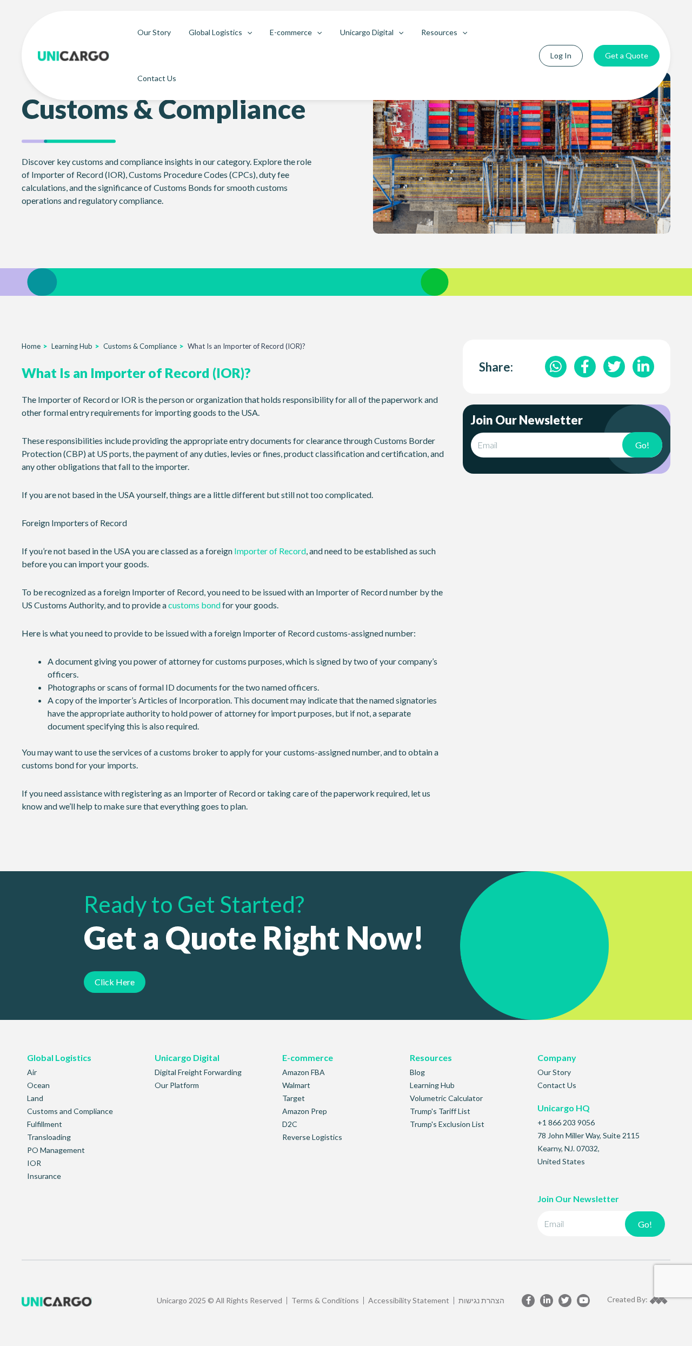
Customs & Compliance (140, 346)
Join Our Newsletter (527, 420)
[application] (247, 32)
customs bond (194, 605)
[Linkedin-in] (546, 1300)
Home (31, 346)
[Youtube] (583, 1300)
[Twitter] (564, 1300)
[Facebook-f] (528, 1300)
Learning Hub (71, 346)
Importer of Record (270, 551)
